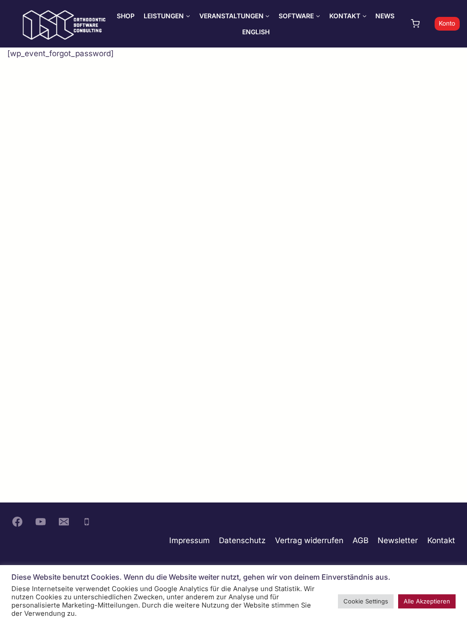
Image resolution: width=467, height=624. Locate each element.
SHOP (126, 16)
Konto (447, 23)
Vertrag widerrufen (309, 540)
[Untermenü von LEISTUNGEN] (167, 16)
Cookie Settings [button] (365, 601)
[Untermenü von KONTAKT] (348, 16)
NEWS (384, 16)
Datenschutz (242, 540)
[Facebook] (17, 522)
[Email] (64, 522)
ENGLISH (256, 32)
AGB (360, 540)
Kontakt (441, 540)
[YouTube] (41, 522)
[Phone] (87, 522)
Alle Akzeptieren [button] (427, 601)
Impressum (189, 540)
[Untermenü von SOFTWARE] (299, 16)
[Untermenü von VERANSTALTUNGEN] (235, 16)
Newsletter (398, 540)
